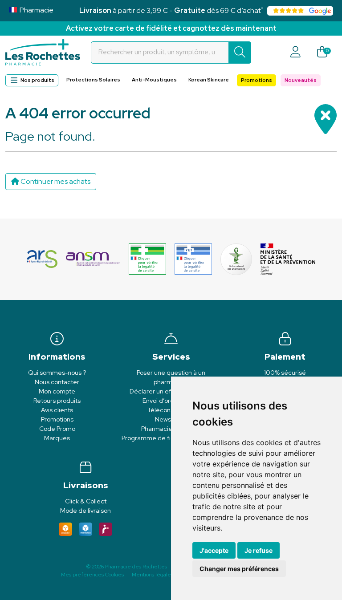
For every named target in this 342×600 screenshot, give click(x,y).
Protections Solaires (93, 80)
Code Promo (57, 429)
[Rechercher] (239, 52)
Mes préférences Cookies (92, 574)
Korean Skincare (208, 80)
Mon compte (57, 391)
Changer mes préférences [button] (239, 568)
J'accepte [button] (214, 550)
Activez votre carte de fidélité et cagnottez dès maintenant (171, 28)
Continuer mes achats (54, 181)
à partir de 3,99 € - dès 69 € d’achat (171, 10)
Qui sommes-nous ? (57, 373)
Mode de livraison (85, 511)
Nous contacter (57, 382)
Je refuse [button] (258, 550)
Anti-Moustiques (154, 80)
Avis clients (57, 410)
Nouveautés (301, 80)
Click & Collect (85, 501)
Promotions (256, 80)
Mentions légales (152, 574)
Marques (57, 438)
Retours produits (57, 401)
